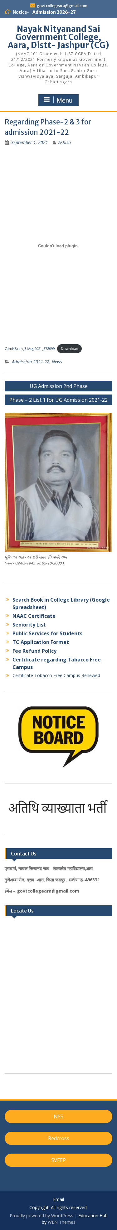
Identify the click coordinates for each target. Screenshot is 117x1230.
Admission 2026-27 (54, 12)
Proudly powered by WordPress (41, 1215)
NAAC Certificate (34, 616)
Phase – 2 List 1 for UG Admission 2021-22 (58, 399)
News (57, 362)
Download (69, 348)
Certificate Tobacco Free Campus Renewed (56, 675)
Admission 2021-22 (30, 362)
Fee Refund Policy (34, 650)
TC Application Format (40, 642)
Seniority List (29, 624)
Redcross (58, 1138)
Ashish (64, 142)
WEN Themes (62, 1222)
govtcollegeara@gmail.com (62, 5)
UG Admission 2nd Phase (59, 386)
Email (58, 1200)
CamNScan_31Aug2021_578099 (30, 348)
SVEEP (58, 1160)
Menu (64, 100)
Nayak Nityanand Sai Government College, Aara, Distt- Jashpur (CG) (58, 37)
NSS (58, 1116)
